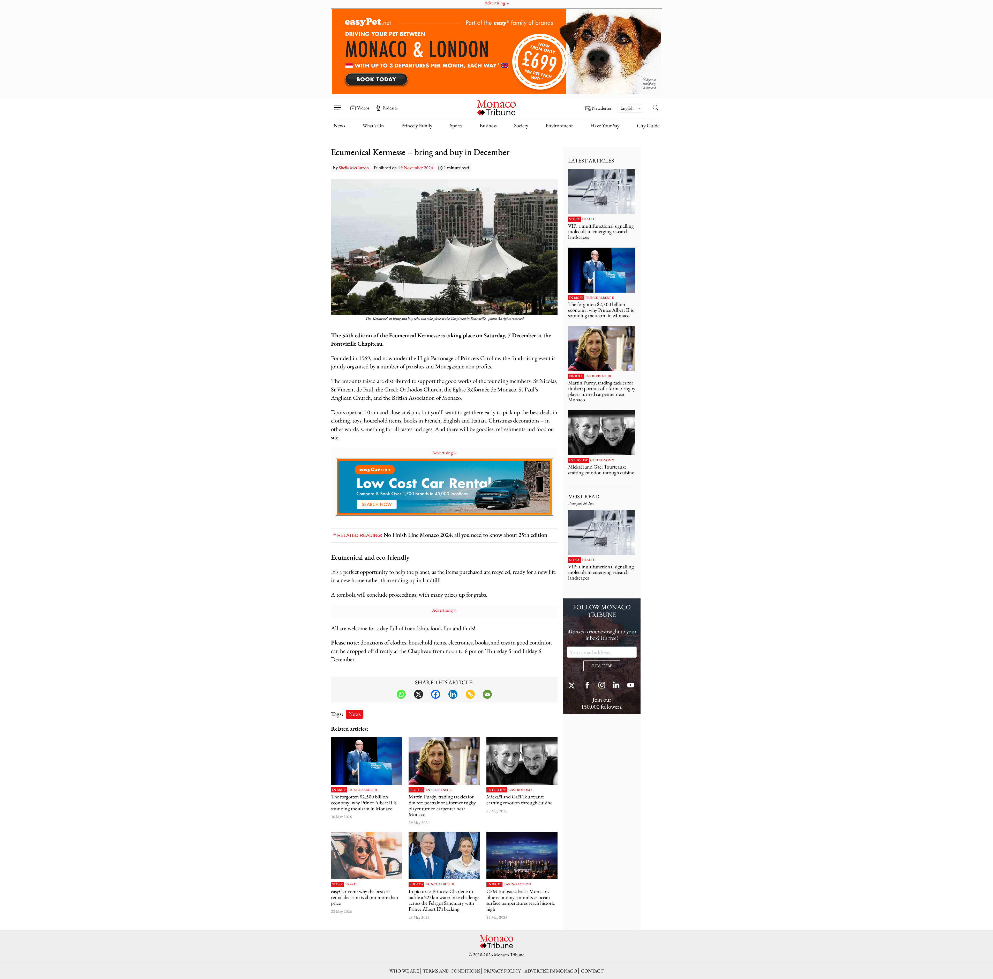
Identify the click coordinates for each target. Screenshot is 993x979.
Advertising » (444, 453)
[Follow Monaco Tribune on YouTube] (630, 685)
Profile (416, 790)
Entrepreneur (439, 790)
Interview (496, 790)
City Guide (648, 125)
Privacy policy (502, 971)
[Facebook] (435, 694)
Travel (351, 884)
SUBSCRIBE (601, 666)
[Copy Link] (470, 694)
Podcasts (390, 108)
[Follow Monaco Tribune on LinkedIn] (616, 685)
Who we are (404, 971)
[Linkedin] (452, 694)
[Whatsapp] (401, 694)
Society (521, 125)
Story (337, 884)
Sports (456, 125)
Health (589, 219)
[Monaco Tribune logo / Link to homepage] (496, 107)
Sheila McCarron (354, 167)
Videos (363, 108)
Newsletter (601, 108)
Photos (416, 884)
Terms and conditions (451, 971)
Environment (559, 125)
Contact (592, 971)
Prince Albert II (362, 790)
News (339, 125)
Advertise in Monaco (550, 971)
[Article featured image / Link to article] (366, 761)
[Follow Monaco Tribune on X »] (572, 685)
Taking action (517, 884)
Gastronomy (520, 790)
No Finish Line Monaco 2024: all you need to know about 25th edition (465, 535)
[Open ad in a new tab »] (496, 51)
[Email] (487, 694)
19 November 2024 (415, 167)
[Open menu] (337, 104)
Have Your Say (605, 125)
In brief (339, 790)
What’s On (373, 125)
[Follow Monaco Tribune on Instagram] (601, 685)
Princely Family (416, 125)
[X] (418, 694)
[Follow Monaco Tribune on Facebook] (587, 685)
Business (488, 125)
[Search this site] (655, 108)
